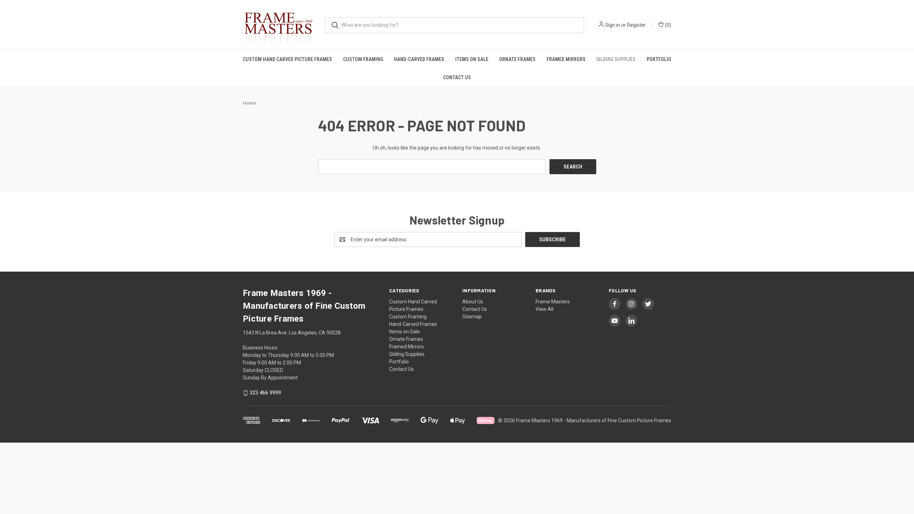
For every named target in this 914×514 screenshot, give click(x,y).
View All (544, 309)
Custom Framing (363, 59)
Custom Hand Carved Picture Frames (287, 59)
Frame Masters (553, 301)
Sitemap (472, 316)
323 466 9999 (265, 393)
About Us (472, 301)
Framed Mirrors (566, 59)
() (667, 25)
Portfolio (659, 59)
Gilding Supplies (616, 59)
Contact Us (457, 77)
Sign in (612, 25)
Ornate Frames (517, 59)
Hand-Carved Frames (419, 59)
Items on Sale (471, 59)
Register (636, 25)
